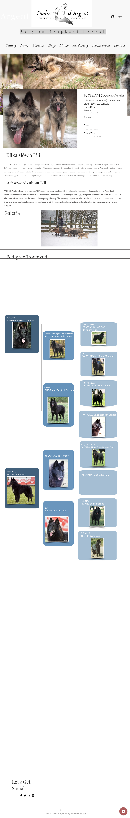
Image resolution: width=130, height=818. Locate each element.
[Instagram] (32, 795)
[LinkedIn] (28, 795)
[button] (69, 228)
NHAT (86, 120)
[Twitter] (25, 795)
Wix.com (83, 813)
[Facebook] (21, 795)
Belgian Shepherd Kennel (65, 31)
